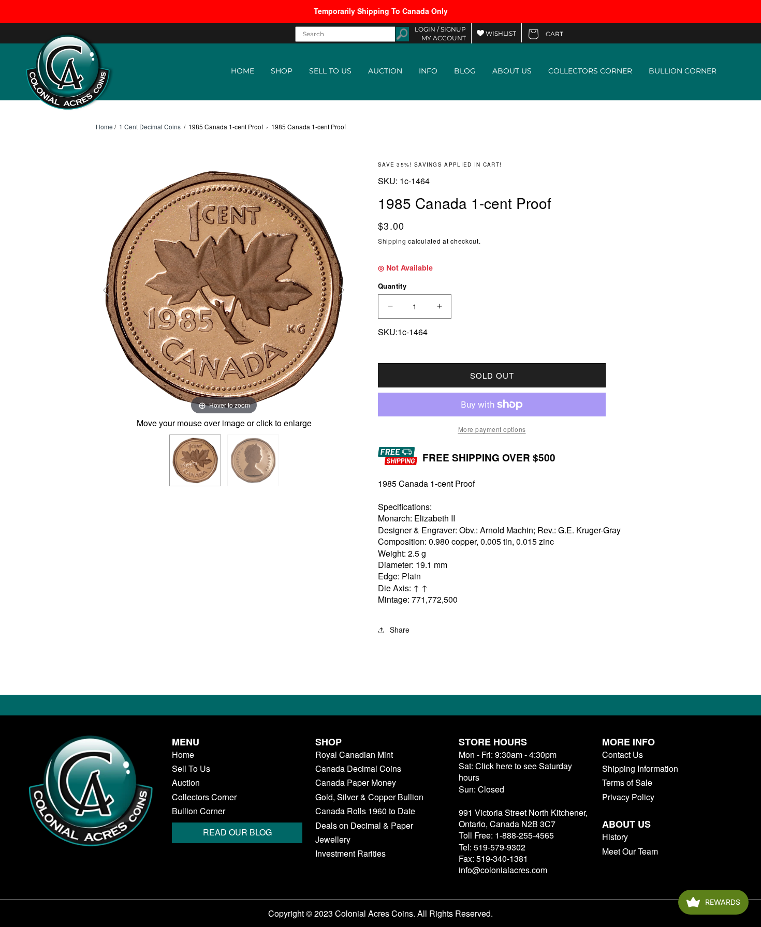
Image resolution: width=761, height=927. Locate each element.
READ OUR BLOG (237, 832)
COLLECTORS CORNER (590, 71)
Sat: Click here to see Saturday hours (515, 771)
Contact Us (622, 754)
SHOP (281, 71)
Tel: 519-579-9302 (492, 847)
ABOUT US (512, 71)
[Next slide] (341, 290)
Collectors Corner (204, 797)
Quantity (392, 286)
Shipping (392, 240)
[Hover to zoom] (224, 288)
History (615, 837)
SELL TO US (330, 71)
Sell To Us (191, 768)
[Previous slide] (106, 290)
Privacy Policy (628, 797)
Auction (186, 782)
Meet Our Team (630, 851)
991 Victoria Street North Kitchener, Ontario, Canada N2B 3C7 (523, 818)
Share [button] (399, 629)
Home (104, 127)
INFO (428, 71)
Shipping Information (640, 768)
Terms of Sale (627, 782)
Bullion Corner (198, 811)
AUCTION (385, 71)
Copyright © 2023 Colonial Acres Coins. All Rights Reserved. (380, 913)
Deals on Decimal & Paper (364, 825)
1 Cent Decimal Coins (150, 126)
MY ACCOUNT (443, 38)
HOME (242, 71)
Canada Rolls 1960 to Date (365, 811)
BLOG (465, 71)
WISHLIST (500, 33)
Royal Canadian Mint (354, 754)
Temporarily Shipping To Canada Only (381, 11)
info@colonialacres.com (503, 870)
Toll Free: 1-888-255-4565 (506, 835)
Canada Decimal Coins (358, 768)
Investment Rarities (350, 853)
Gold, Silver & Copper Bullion (369, 797)
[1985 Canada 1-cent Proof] (195, 460)
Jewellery (332, 839)
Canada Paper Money (355, 782)
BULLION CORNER (682, 71)
